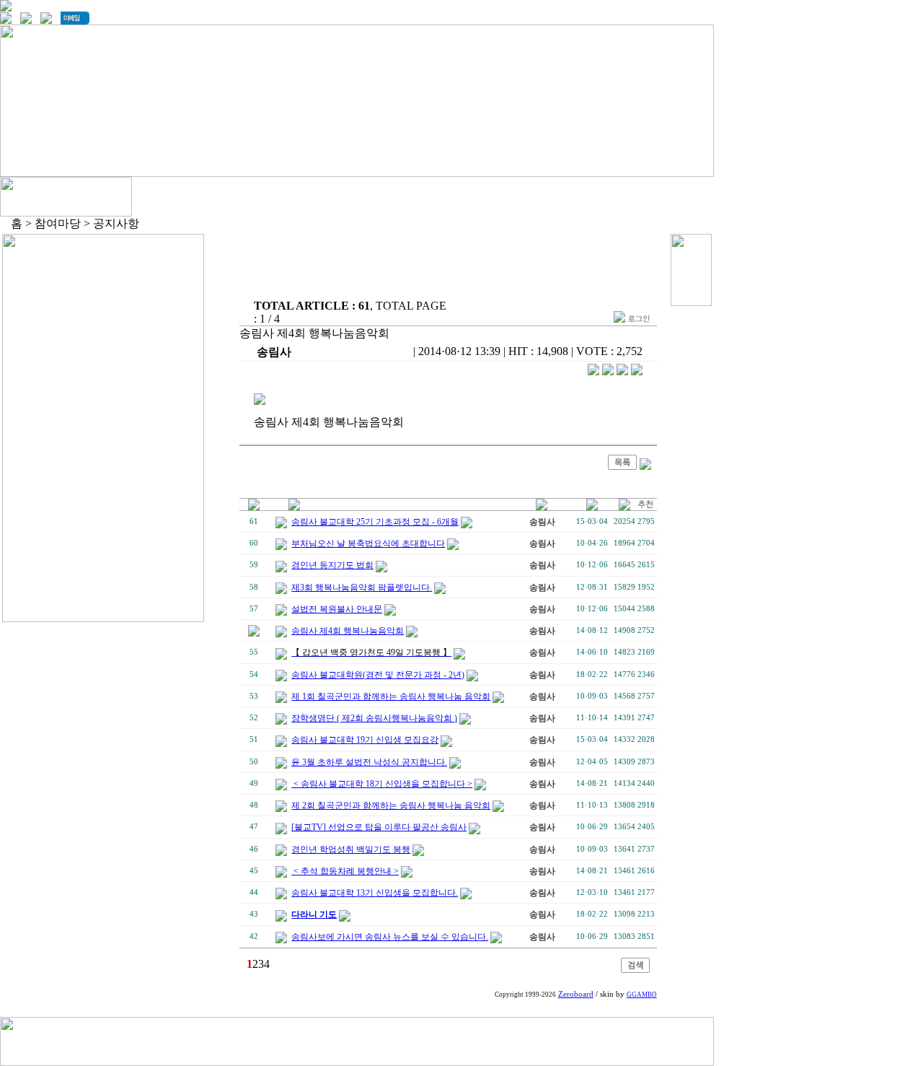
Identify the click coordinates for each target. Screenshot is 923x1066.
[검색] (635, 969)
